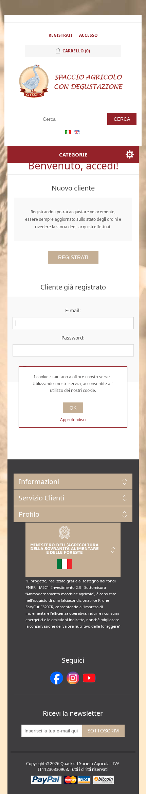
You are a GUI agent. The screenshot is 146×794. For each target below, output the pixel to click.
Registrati (60, 35)
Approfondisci (73, 420)
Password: (73, 337)
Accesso (88, 35)
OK (73, 408)
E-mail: (73, 310)
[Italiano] (68, 132)
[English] (77, 132)
